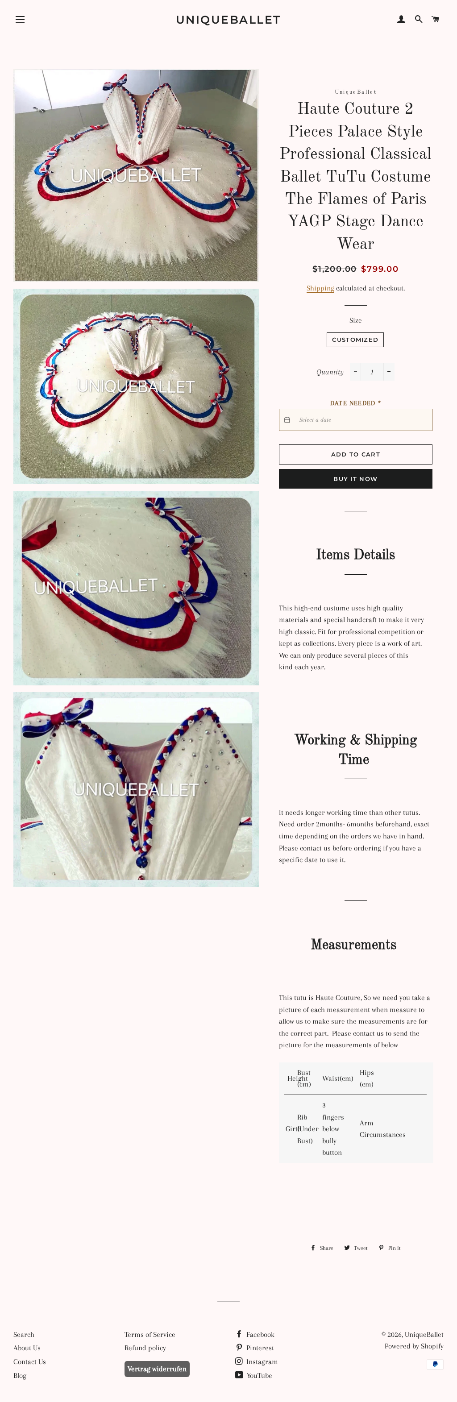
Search (23, 1334)
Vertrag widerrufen (157, 1369)
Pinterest (259, 1348)
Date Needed (355, 402)
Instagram (261, 1361)
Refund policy (145, 1348)
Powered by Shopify (414, 1346)
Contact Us (29, 1361)
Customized (355, 339)
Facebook (259, 1334)
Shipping (320, 288)
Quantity (330, 372)
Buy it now (355, 478)
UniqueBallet (228, 19)
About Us (27, 1348)
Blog (19, 1375)
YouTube (258, 1375)
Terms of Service (150, 1334)
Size (355, 320)
